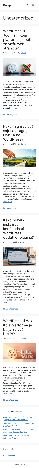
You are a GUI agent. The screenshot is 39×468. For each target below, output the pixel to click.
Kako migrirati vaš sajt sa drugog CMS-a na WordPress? (18, 132)
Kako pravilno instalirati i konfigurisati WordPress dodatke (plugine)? (19, 228)
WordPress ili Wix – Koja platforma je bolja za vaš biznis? (19, 327)
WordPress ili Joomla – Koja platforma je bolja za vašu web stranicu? (18, 39)
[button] (27, 5)
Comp (7, 5)
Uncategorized (12, 114)
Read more (13, 108)
